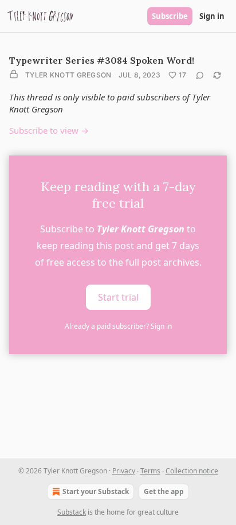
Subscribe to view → (49, 130)
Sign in (212, 16)
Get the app (164, 491)
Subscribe (170, 16)
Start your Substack (95, 491)
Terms (150, 471)
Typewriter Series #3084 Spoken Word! (101, 60)
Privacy (123, 471)
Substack (71, 512)
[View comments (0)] (199, 75)
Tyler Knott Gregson (68, 75)
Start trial (118, 297)
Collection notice (192, 471)
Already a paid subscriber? (118, 326)
